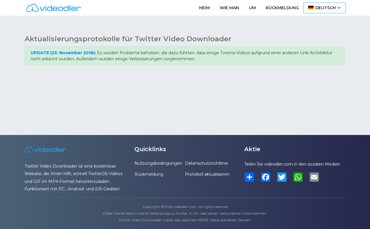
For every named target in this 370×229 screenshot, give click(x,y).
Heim (204, 7)
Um (252, 7)
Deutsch (325, 7)
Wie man (229, 7)
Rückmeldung (282, 7)
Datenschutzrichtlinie (206, 163)
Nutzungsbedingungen (158, 163)
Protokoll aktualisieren (207, 174)
